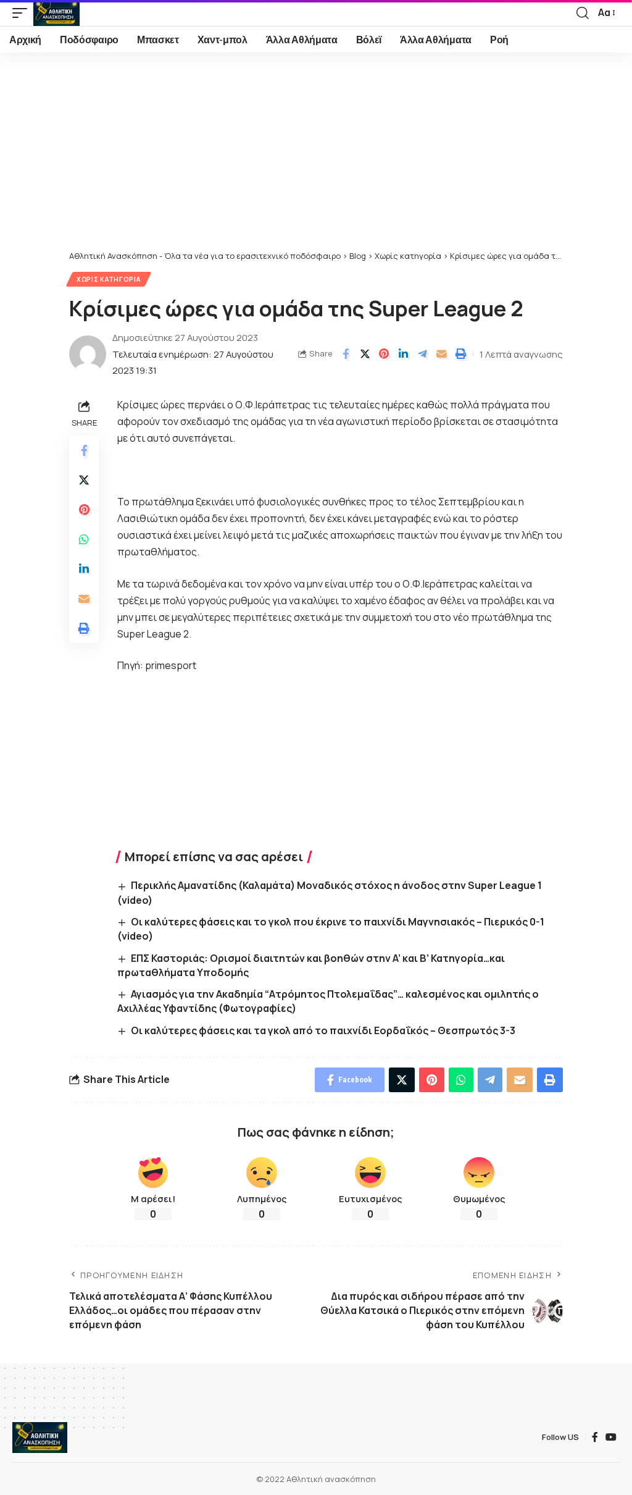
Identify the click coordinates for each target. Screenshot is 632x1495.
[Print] (460, 354)
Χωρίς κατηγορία (109, 279)
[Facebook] (595, 1437)
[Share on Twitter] (364, 354)
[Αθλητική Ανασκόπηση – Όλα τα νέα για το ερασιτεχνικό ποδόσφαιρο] (39, 1437)
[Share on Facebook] (345, 354)
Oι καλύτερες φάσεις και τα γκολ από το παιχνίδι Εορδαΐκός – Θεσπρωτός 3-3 (323, 1030)
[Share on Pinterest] (384, 354)
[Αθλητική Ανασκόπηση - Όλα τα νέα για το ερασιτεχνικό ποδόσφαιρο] (56, 13)
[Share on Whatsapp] (84, 539)
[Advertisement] (316, 157)
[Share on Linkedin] (403, 354)
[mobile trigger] (22, 13)
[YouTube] (611, 1437)
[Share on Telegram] (422, 354)
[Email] (441, 354)
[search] (582, 12)
